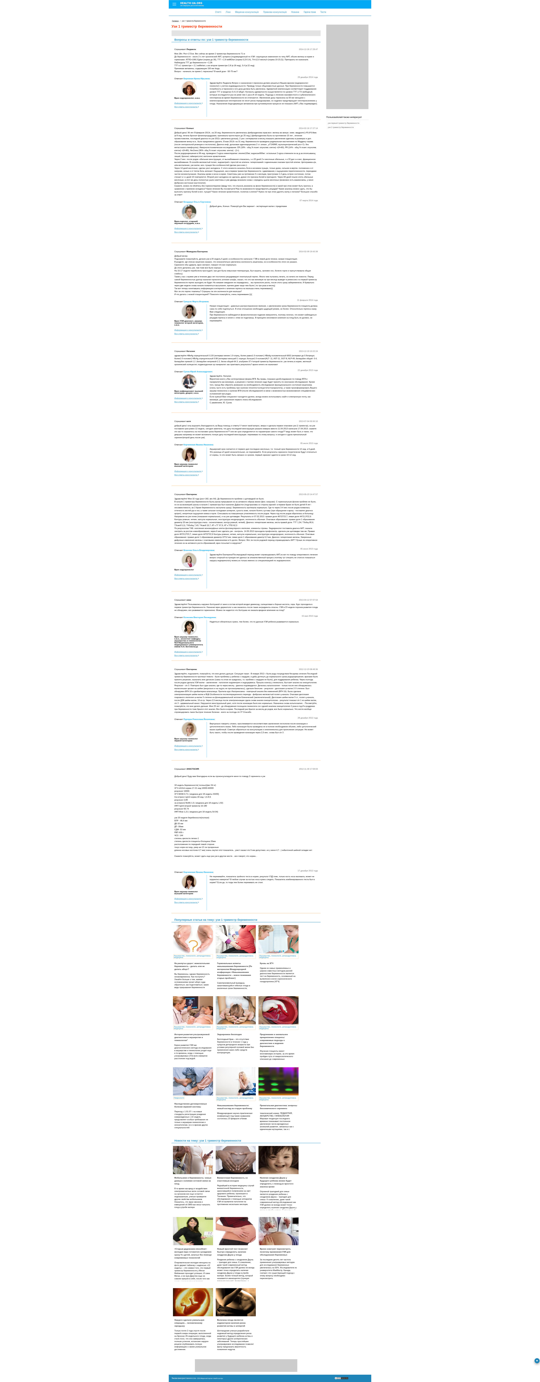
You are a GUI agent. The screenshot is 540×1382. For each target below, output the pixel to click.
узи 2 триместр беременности (341, 127)
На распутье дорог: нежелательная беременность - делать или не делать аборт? (192, 966)
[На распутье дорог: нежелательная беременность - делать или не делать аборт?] (194, 939)
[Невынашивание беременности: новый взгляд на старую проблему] (237, 1081)
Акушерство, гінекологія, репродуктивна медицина (192, 956)
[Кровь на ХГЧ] (279, 939)
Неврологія (179, 1098)
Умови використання (181, 1378)
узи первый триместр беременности (343, 123)
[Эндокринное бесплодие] (237, 1010)
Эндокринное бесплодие (229, 1034)
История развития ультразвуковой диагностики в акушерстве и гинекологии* (192, 1037)
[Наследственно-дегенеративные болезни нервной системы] (194, 1081)
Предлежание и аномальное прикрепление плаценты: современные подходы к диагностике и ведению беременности (274, 1040)
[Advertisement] (347, 67)
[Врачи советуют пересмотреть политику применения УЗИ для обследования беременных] (279, 1231)
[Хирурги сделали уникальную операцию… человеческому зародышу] (194, 1302)
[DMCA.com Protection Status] (341, 1379)
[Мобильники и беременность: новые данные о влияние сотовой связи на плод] (194, 1160)
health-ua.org (192, 4)
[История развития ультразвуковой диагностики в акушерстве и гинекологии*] (194, 1010)
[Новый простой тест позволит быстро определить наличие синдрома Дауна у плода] (237, 1231)
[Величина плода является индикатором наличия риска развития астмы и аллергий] (237, 1302)
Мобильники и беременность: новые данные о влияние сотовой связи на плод (192, 1181)
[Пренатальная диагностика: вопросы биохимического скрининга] (279, 1081)
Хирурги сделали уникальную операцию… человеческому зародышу (189, 1323)
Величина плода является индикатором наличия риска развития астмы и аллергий (231, 1323)
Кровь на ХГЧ (266, 963)
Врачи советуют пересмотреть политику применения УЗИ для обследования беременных (275, 1252)
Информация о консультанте (188, 103)
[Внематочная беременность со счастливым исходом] (237, 1160)
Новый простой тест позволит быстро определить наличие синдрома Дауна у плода (232, 1252)
